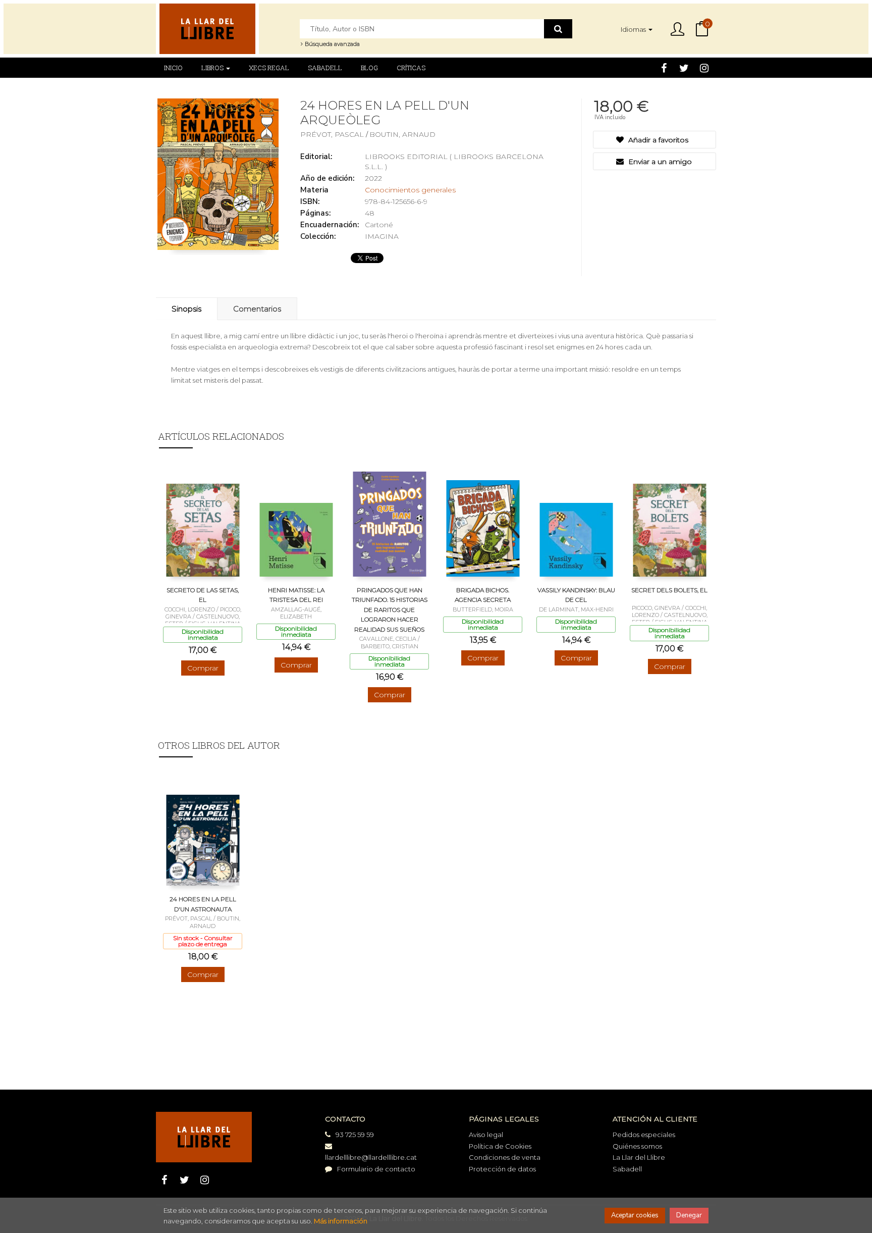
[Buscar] (558, 28)
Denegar (689, 1215)
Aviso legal (486, 1135)
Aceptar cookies (635, 1215)
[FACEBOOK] (664, 68)
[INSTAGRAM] (704, 68)
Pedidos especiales (644, 1135)
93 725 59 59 (355, 1135)
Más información (340, 1221)
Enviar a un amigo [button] (659, 161)
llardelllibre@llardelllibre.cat (371, 1157)
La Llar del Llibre (639, 1157)
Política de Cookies (500, 1146)
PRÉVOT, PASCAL (333, 134)
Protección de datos (502, 1169)
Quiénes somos (637, 1146)
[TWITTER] (684, 68)
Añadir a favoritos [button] (657, 139)
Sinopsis (186, 309)
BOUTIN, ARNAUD (402, 134)
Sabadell (627, 1169)
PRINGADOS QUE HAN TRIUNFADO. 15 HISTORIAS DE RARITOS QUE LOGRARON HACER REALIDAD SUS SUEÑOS (389, 609)
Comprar (203, 668)
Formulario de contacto (376, 1169)
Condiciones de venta (504, 1157)
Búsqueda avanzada (331, 43)
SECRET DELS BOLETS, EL (669, 590)
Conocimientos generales (410, 189)
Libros (213, 67)
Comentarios (257, 309)
